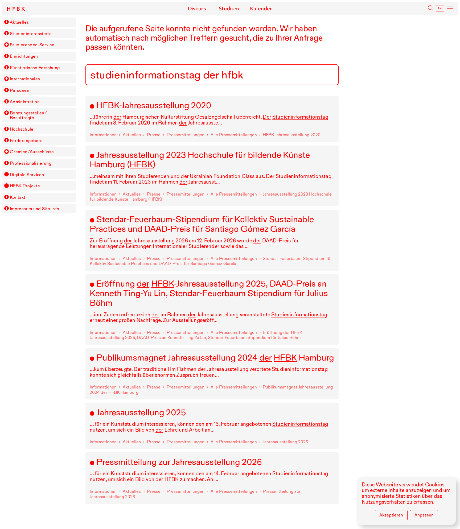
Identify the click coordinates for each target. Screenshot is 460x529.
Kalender (261, 9)
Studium (229, 9)
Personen (19, 90)
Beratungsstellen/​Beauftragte (28, 115)
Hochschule (22, 129)
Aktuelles (19, 22)
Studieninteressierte (31, 33)
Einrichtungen (24, 56)
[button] (6, 22)
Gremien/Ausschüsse (32, 151)
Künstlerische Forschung (35, 67)
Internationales (25, 78)
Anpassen (424, 515)
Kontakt (18, 197)
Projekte (25, 185)
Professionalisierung (30, 163)
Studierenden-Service (32, 44)
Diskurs (197, 9)
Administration (25, 101)
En (440, 8)
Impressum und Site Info (34, 208)
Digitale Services (27, 174)
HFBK (17, 9)
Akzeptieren (391, 515)
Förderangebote (26, 140)
